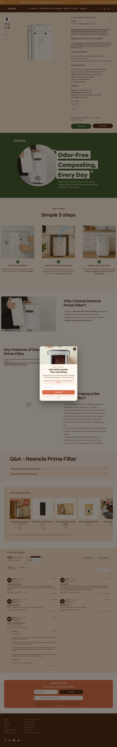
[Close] (74, 349)
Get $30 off (58, 392)
